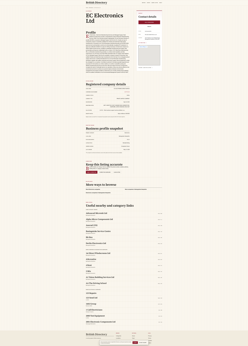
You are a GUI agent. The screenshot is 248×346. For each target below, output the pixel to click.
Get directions (141, 42)
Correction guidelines (105, 172)
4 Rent (89, 265)
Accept (135, 342)
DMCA (149, 343)
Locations (118, 338)
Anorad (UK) (92, 225)
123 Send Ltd (91, 297)
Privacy (150, 336)
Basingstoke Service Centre (98, 231)
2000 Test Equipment (95, 315)
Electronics (91, 7)
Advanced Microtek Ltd (96, 213)
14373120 (127, 91)
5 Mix (88, 271)
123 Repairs (91, 293)
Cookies (150, 340)
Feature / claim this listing (144, 67)
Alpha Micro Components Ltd (99, 219)
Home (87, 7)
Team (133, 338)
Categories (118, 336)
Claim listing (117, 172)
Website (149, 26)
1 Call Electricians (94, 309)
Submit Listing (154, 2)
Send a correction (91, 172)
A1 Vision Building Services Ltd (100, 277)
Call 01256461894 (149, 22)
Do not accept (143, 342)
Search (148, 2)
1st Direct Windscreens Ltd (98, 253)
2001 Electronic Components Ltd (100, 321)
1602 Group (91, 303)
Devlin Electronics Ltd (96, 243)
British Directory (96, 2)
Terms (149, 338)
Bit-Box (89, 237)
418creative (91, 259)
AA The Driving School (96, 283)
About (160, 2)
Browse (144, 2)
